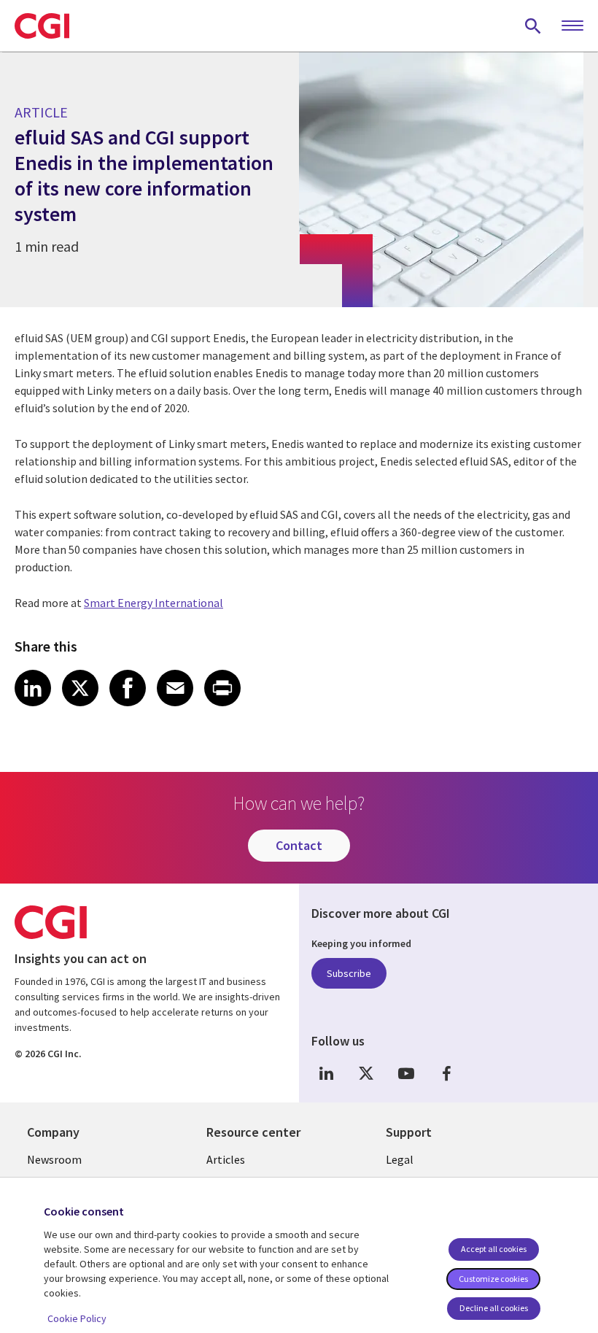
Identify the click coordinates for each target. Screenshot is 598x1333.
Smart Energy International (153, 602)
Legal (399, 1159)
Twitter (366, 1073)
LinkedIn (326, 1073)
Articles (225, 1159)
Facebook (446, 1073)
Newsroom (54, 1159)
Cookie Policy (76, 1318)
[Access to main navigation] (572, 26)
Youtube (406, 1073)
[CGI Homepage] (42, 25)
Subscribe (349, 973)
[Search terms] (533, 25)
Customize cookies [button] (493, 1278)
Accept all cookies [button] (494, 1248)
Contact (299, 845)
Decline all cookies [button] (493, 1307)
